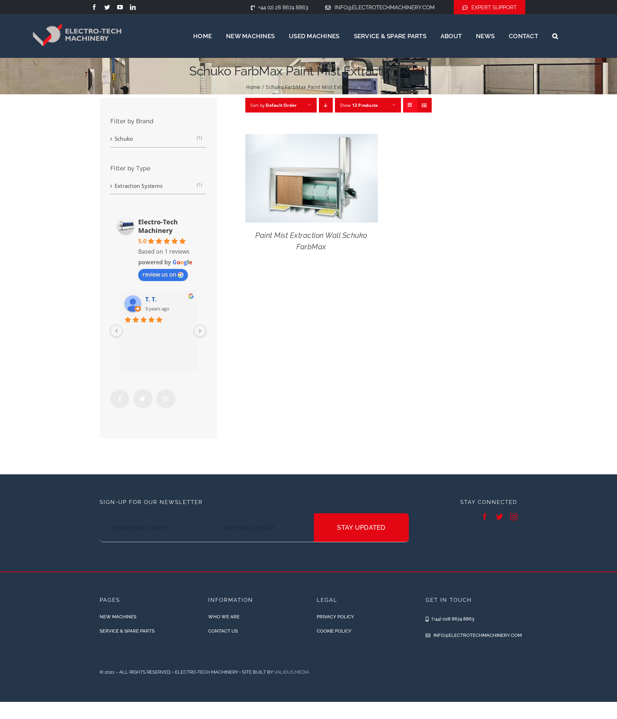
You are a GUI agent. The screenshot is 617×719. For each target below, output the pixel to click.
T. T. (151, 299)
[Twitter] (142, 398)
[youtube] (120, 7)
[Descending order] (326, 105)
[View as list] (424, 105)
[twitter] (107, 7)
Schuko (124, 138)
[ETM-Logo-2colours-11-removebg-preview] (76, 14)
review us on (159, 274)
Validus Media (291, 672)
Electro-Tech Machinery (158, 226)
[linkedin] (133, 7)
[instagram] (513, 516)
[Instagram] (165, 398)
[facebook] (94, 7)
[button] (555, 36)
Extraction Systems (138, 185)
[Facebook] (119, 398)
